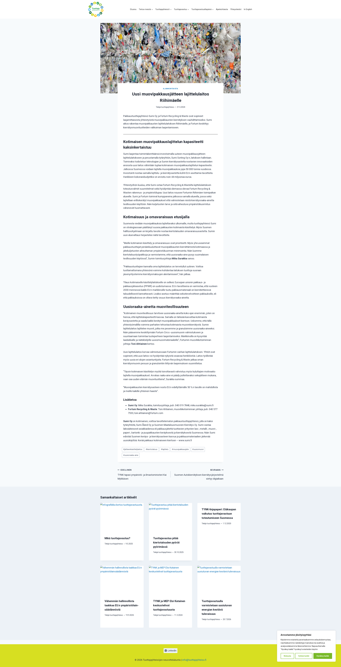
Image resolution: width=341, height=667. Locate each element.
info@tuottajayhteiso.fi (194, 659)
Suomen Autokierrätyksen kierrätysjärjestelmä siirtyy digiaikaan (198, 474)
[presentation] (122, 517)
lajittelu (164, 449)
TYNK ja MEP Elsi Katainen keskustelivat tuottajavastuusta (169, 605)
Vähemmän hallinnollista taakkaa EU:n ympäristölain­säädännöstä (122, 605)
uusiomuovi (198, 449)
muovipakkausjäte (180, 449)
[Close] (332, 632)
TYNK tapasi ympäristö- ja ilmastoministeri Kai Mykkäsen (142, 474)
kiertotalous (151, 449)
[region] (306, 646)
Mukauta (287, 656)
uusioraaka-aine (130, 455)
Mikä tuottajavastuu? (117, 538)
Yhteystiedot (235, 9)
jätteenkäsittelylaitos (132, 449)
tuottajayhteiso (167, 107)
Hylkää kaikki (303, 656)
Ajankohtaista (222, 9)
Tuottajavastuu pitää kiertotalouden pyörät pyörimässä (166, 542)
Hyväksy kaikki (322, 656)
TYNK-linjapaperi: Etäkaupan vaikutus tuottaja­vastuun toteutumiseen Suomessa (219, 513)
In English (248, 9)
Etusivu (133, 9)
